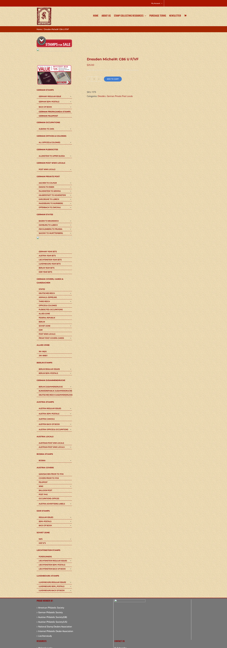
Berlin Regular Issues (49, 369)
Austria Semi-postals (49, 413)
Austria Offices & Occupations (53, 429)
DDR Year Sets (45, 272)
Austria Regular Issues (50, 408)
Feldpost (43, 482)
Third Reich (44, 301)
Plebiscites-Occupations (51, 309)
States (42, 289)
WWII (41, 486)
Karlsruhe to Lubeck (49, 199)
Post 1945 (43, 494)
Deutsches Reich (47, 293)
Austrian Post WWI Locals (51, 443)
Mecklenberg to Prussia (50, 229)
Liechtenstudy (45, 636)
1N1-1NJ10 (43, 351)
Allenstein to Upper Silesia (52, 156)
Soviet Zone (44, 326)
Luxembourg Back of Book (52, 590)
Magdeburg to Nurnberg (51, 203)
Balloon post (45, 490)
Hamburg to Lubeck (48, 225)
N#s (40, 539)
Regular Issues (46, 517)
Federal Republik (47, 318)
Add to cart (113, 79)
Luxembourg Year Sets (50, 264)
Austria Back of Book (49, 424)
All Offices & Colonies (49, 142)
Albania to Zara (46, 129)
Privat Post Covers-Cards (51, 338)
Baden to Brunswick (49, 221)
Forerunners (45, 556)
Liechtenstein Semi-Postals (52, 565)
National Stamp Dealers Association (55, 626)
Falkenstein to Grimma (50, 191)
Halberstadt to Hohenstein (52, 195)
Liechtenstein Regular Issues (53, 561)
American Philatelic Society (51, 607)
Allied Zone (44, 313)
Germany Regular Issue (50, 96)
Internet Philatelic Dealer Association (55, 631)
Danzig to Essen (46, 187)
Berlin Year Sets (46, 268)
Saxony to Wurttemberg (51, 233)
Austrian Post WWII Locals (52, 447)
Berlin (42, 322)
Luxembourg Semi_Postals (51, 586)
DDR (41, 330)
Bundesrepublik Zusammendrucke (55, 391)
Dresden (102, 96)
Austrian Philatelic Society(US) (52, 622)
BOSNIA (42, 460)
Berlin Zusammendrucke (51, 387)
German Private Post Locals (120, 96)
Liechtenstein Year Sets (50, 260)
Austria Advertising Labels (52, 504)
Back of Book (45, 107)
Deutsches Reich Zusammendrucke (55, 395)
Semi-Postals (45, 521)
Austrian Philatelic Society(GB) (52, 617)
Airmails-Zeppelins (48, 297)
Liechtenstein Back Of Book (52, 569)
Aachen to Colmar (48, 183)
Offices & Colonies (48, 305)
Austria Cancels (47, 419)
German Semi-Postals (49, 101)
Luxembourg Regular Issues (52, 582)
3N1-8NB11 (43, 355)
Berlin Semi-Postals (48, 373)
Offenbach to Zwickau (50, 207)
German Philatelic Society (50, 612)
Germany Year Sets (48, 251)
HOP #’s (42, 543)
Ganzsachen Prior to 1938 (51, 474)
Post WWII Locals (47, 169)
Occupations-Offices (49, 498)
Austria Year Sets (47, 255)
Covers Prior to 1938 (49, 478)
